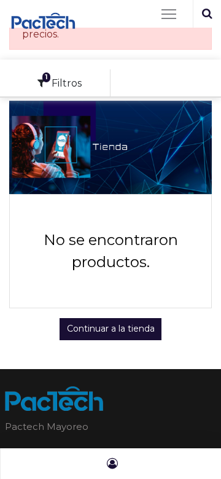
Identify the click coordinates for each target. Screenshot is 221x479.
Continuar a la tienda (111, 328)
